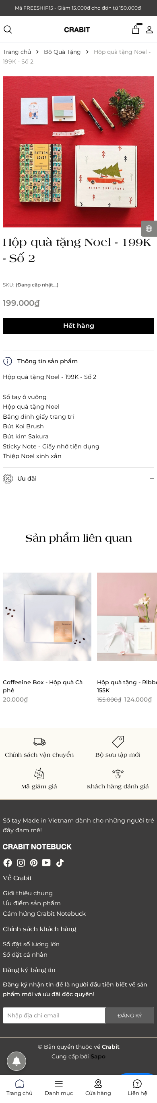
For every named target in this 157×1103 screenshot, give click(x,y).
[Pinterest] (34, 862)
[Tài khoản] (149, 29)
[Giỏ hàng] (135, 29)
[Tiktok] (60, 862)
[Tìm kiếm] (7, 29)
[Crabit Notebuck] (78, 30)
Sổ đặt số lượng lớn (31, 944)
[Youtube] (46, 862)
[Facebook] (7, 862)
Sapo (98, 1056)
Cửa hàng (98, 1091)
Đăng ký (130, 1015)
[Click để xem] (78, 151)
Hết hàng (78, 325)
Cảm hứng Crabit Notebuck (44, 913)
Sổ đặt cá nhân (25, 954)
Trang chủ (19, 1091)
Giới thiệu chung (28, 893)
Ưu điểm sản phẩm (32, 903)
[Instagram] (21, 862)
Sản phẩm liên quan (78, 537)
